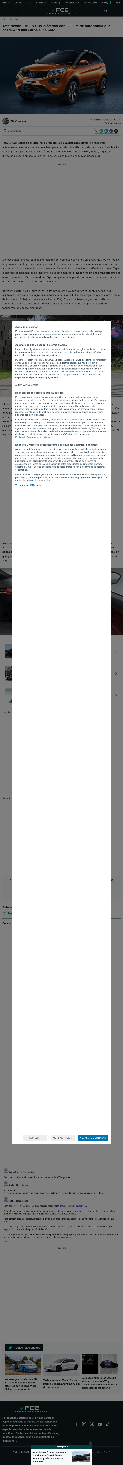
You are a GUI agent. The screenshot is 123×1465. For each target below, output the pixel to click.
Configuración (62, 1138)
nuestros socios (59, 419)
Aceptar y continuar (93, 1138)
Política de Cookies (72, 371)
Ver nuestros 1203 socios (28, 485)
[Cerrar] (90, 1443)
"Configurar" (70, 434)
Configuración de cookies (74, 374)
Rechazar (35, 1138)
